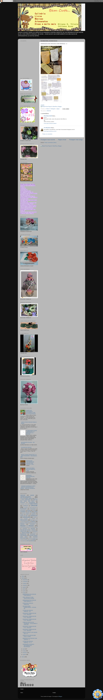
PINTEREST (25, 528)
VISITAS (32, 540)
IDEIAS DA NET (24, 515)
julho (24, 588)
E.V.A (33, 510)
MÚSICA (28, 521)
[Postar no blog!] (64, 109)
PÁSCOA (22, 524)
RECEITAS (35, 531)
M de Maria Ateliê (48, 115)
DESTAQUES (22, 510)
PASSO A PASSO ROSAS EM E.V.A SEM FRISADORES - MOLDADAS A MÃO (28, 456)
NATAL (33, 521)
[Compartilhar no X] (65, 109)
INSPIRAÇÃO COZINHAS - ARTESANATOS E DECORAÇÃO (29, 645)
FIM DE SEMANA (25, 513)
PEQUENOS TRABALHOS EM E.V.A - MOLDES (29, 614)
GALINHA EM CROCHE (26, 447)
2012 (23, 656)
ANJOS (32, 495)
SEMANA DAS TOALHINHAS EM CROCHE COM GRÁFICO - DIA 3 (30, 462)
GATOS (27, 514)
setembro (25, 585)
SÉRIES (26, 539)
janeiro (24, 654)
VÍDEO (27, 540)
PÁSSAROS (32, 524)
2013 (23, 578)
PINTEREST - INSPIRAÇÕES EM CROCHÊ (30, 476)
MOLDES (35, 520)
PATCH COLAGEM (31, 527)
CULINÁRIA (26, 507)
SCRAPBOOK (32, 534)
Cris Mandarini (47, 127)
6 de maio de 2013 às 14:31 (50, 131)
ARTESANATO (25, 497)
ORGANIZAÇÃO (33, 522)
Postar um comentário (47, 134)
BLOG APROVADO (26, 499)
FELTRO (29, 511)
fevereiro (25, 652)
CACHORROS (32, 502)
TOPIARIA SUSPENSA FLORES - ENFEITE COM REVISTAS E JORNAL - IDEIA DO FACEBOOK (28, 487)
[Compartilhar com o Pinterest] (68, 109)
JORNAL (34, 517)
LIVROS (33, 518)
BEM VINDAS (29, 498)
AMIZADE (22, 495)
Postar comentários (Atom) (50, 142)
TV (20, 540)
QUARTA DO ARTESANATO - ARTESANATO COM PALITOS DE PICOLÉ (31, 412)
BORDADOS (22, 502)
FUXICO (21, 514)
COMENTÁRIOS (33, 503)
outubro (25, 583)
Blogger (60, 696)
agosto (24, 587)
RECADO (30, 531)
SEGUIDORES (23, 535)
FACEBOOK (23, 511)
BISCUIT (35, 498)
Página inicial (62, 139)
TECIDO (34, 539)
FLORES (34, 513)
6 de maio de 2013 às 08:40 (50, 123)
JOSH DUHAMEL (24, 518)
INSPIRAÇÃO (33, 515)
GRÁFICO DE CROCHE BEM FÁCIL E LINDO (29, 636)
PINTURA (33, 528)
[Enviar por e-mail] (63, 109)
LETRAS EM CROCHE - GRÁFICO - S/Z (28, 611)
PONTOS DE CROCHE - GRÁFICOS (28, 604)
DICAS (28, 510)
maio (24, 592)
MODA (31, 520)
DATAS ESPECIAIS (32, 507)
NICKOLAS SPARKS (24, 522)
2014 (23, 576)
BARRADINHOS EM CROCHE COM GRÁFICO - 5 (29, 601)
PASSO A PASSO (27, 526)
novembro (25, 581)
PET (36, 527)
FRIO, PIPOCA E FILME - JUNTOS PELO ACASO (28, 598)
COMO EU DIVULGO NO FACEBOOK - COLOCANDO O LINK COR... (30, 623)
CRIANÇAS (25, 505)
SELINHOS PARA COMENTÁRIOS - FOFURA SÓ (29, 607)
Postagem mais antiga (76, 139)
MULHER (23, 521)
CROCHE (49, 110)
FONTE (42, 105)
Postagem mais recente (48, 139)
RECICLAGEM (25, 532)
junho (24, 590)
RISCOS (34, 532)
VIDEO (24, 540)
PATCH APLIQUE (23, 527)
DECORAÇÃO (23, 508)
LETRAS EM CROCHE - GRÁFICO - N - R (28, 642)
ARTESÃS (22, 498)
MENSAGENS (24, 520)
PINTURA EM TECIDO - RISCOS (27, 530)
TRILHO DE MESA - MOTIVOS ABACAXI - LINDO (31, 469)
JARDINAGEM (26, 517)
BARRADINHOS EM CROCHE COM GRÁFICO (29, 595)
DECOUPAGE (33, 508)
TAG (30, 539)
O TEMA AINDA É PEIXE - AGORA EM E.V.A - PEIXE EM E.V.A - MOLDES (31, 432)
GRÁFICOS (33, 514)
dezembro (25, 579)
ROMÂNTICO (23, 534)
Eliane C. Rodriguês (50, 108)
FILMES (35, 511)
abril (24, 649)
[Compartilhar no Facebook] (67, 109)
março (24, 650)
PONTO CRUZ (23, 531)
